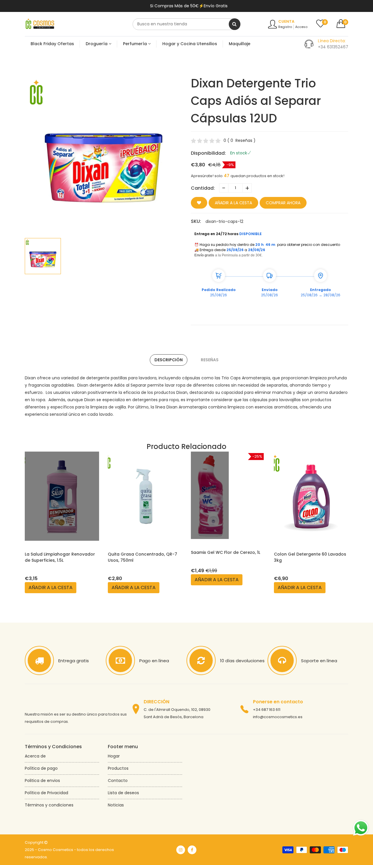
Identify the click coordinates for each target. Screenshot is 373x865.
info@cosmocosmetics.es (277, 717)
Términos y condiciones (49, 805)
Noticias (116, 805)
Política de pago (41, 768)
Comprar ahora (283, 203)
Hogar (114, 756)
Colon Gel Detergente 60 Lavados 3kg (310, 557)
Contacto (118, 780)
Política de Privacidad (46, 793)
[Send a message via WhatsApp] (361, 828)
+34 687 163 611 (266, 709)
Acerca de (35, 756)
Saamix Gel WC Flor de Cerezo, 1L (225, 552)
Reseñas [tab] (210, 360)
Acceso (301, 26)
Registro (285, 26)
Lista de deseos (123, 793)
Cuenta (286, 21)
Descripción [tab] (168, 360)
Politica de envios (42, 780)
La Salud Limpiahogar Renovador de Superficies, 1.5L (60, 557)
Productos (118, 768)
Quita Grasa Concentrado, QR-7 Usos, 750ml (142, 557)
